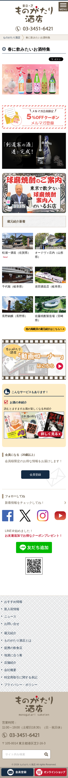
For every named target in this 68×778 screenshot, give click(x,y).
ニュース (10, 616)
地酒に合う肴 (13, 655)
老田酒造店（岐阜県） (49, 286)
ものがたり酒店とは (17, 640)
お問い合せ (11, 623)
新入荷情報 (11, 609)
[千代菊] (17, 282)
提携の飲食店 (13, 647)
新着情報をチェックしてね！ (24, 502)
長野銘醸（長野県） (15, 316)
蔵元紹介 (10, 633)
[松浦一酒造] (17, 248)
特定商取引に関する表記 (20, 677)
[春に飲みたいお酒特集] (30, 93)
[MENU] (63, 6)
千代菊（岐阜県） (13, 286)
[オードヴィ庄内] (50, 248)
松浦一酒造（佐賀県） (16, 252)
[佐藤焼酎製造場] (50, 311)
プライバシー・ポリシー (20, 684)
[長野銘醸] (17, 311)
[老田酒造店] (50, 282)
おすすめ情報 (13, 601)
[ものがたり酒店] (34, 13)
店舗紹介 (10, 662)
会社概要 (10, 670)
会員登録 (35, 474)
